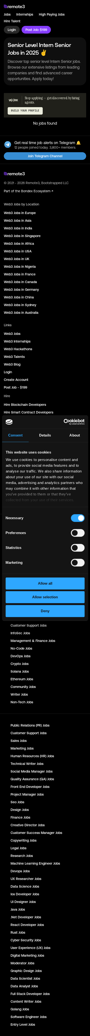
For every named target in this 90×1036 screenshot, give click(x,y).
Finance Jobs (20, 817)
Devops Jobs (20, 871)
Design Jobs (20, 810)
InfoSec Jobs (20, 633)
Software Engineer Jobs (29, 1017)
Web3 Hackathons (18, 349)
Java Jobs (18, 909)
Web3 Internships (17, 341)
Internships (24, 14)
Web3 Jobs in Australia (21, 312)
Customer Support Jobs (29, 625)
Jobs (7, 14)
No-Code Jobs (21, 648)
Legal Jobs (18, 848)
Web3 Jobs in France (20, 274)
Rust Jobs (18, 932)
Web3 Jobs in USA (17, 251)
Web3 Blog (12, 364)
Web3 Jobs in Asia (17, 220)
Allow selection (45, 597)
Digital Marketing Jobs (27, 955)
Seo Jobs (17, 802)
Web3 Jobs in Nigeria (20, 266)
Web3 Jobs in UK (16, 259)
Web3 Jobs (12, 334)
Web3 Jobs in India (18, 228)
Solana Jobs (20, 671)
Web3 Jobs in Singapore (22, 236)
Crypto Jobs (20, 664)
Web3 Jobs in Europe (20, 213)
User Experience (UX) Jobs (30, 948)
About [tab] (74, 435)
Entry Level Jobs (23, 1024)
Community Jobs (23, 687)
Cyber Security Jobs (26, 940)
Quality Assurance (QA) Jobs (32, 779)
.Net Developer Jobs (26, 917)
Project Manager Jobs (27, 794)
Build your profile (25, 110)
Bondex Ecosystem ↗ (37, 191)
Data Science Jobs (25, 886)
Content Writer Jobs (26, 1001)
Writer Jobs (19, 694)
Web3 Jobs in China (19, 297)
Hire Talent (12, 21)
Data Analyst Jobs (24, 986)
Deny (45, 611)
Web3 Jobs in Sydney (20, 305)
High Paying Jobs (52, 14)
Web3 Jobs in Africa (19, 243)
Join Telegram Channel (45, 156)
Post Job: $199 (36, 30)
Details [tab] (45, 435)
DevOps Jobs (20, 656)
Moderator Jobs (22, 963)
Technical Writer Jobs (27, 764)
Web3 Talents (14, 357)
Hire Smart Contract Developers (28, 412)
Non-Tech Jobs (22, 702)
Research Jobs (22, 856)
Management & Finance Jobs (33, 641)
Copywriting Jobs (23, 840)
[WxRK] (13, 100)
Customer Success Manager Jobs (36, 833)
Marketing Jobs (22, 748)
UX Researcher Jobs (26, 879)
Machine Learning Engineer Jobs (35, 863)
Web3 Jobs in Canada (20, 282)
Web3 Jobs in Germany (21, 289)
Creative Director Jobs (28, 825)
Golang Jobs (20, 1009)
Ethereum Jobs (22, 679)
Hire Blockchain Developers (25, 405)
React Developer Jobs (27, 925)
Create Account (16, 380)
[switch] (77, 534)
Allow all (45, 583)
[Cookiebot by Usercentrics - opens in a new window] (64, 422)
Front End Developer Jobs (30, 787)
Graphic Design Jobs (26, 971)
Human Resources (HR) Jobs (32, 756)
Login (12, 30)
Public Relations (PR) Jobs (30, 725)
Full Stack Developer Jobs (30, 994)
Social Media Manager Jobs (32, 771)
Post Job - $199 (15, 387)
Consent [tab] (15, 435)
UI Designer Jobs (23, 902)
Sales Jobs (19, 741)
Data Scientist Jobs (25, 978)
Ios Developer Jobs (25, 894)
